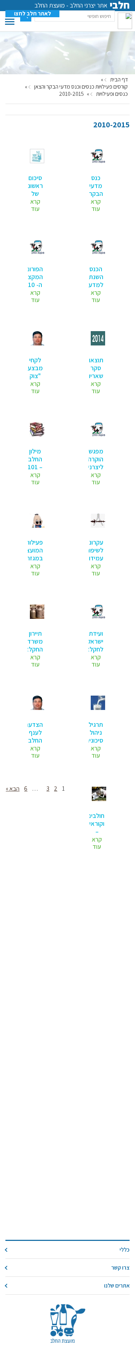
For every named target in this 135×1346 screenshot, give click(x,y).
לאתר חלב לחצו (32, 13)
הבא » (12, 788)
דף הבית (119, 80)
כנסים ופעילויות (112, 94)
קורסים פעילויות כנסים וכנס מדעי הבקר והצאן (81, 87)
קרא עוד (96, 205)
